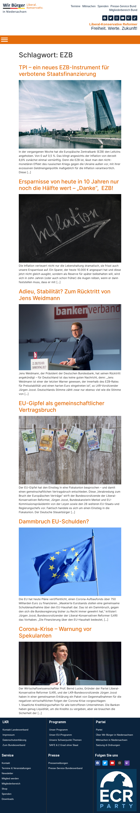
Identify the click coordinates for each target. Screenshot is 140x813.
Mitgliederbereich (11, 783)
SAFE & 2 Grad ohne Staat (63, 745)
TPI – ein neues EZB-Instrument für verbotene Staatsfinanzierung (64, 70)
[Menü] (4, 40)
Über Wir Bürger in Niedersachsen (114, 734)
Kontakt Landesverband (15, 729)
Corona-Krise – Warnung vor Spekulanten (55, 632)
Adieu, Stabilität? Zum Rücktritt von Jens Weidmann (64, 294)
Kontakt (6, 763)
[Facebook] (104, 18)
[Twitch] (128, 18)
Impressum (9, 734)
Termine (75, 6)
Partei (99, 729)
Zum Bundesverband (14, 745)
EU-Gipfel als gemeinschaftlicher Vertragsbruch (61, 406)
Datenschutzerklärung (14, 740)
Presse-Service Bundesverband (65, 768)
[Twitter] (110, 18)
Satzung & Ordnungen (108, 745)
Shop (4, 788)
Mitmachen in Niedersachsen (111, 740)
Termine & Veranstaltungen (16, 768)
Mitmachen (89, 6)
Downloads (8, 799)
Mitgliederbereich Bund (123, 10)
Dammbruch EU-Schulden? (54, 521)
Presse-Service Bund (123, 6)
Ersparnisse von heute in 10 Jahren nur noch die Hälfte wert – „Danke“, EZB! (69, 184)
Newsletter (7, 773)
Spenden (103, 6)
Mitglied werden (10, 778)
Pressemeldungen (58, 763)
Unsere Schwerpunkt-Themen (65, 740)
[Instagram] (116, 18)
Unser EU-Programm (60, 734)
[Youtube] (122, 18)
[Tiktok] (134, 18)
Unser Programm (58, 729)
